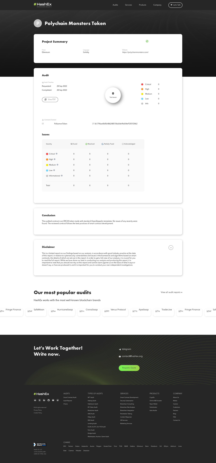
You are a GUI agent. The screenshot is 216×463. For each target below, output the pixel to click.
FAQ (174, 417)
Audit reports (67, 400)
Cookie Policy (38, 413)
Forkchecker (153, 407)
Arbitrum (173, 446)
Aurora (92, 446)
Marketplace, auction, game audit (98, 436)
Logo (43, 5)
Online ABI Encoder (156, 400)
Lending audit (92, 423)
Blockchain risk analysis (127, 407)
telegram (126, 349)
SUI (161, 446)
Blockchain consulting (127, 404)
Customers (176, 407)
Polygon (98, 446)
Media (175, 400)
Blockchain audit (93, 410)
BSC (64, 446)
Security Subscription (126, 400)
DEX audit (91, 420)
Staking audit (92, 400)
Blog (174, 414)
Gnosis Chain (108, 446)
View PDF (52, 99)
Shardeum (154, 446)
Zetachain (86, 450)
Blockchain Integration (127, 410)
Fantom (70, 446)
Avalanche (85, 446)
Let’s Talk (176, 5)
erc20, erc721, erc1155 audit (97, 427)
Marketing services (126, 423)
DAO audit (91, 414)
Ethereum (140, 446)
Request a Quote (129, 368)
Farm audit (91, 430)
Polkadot (78, 450)
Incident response (126, 417)
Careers (175, 404)
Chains (65, 404)
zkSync (166, 446)
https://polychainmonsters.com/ (135, 52)
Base (64, 450)
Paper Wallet (153, 404)
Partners (175, 410)
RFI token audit (92, 407)
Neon (147, 446)
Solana (77, 446)
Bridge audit (92, 433)
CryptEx (152, 397)
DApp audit (91, 417)
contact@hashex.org (132, 356)
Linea (180, 446)
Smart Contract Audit (69, 397)
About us (176, 397)
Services (128, 5)
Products (142, 5)
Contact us (176, 420)
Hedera (132, 446)
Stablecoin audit (93, 404)
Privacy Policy (38, 410)
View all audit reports (170, 292)
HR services (123, 420)
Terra (115, 446)
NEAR (126, 446)
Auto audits (153, 410)
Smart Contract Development (129, 397)
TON (120, 446)
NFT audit (91, 397)
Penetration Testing (126, 414)
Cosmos (71, 450)
